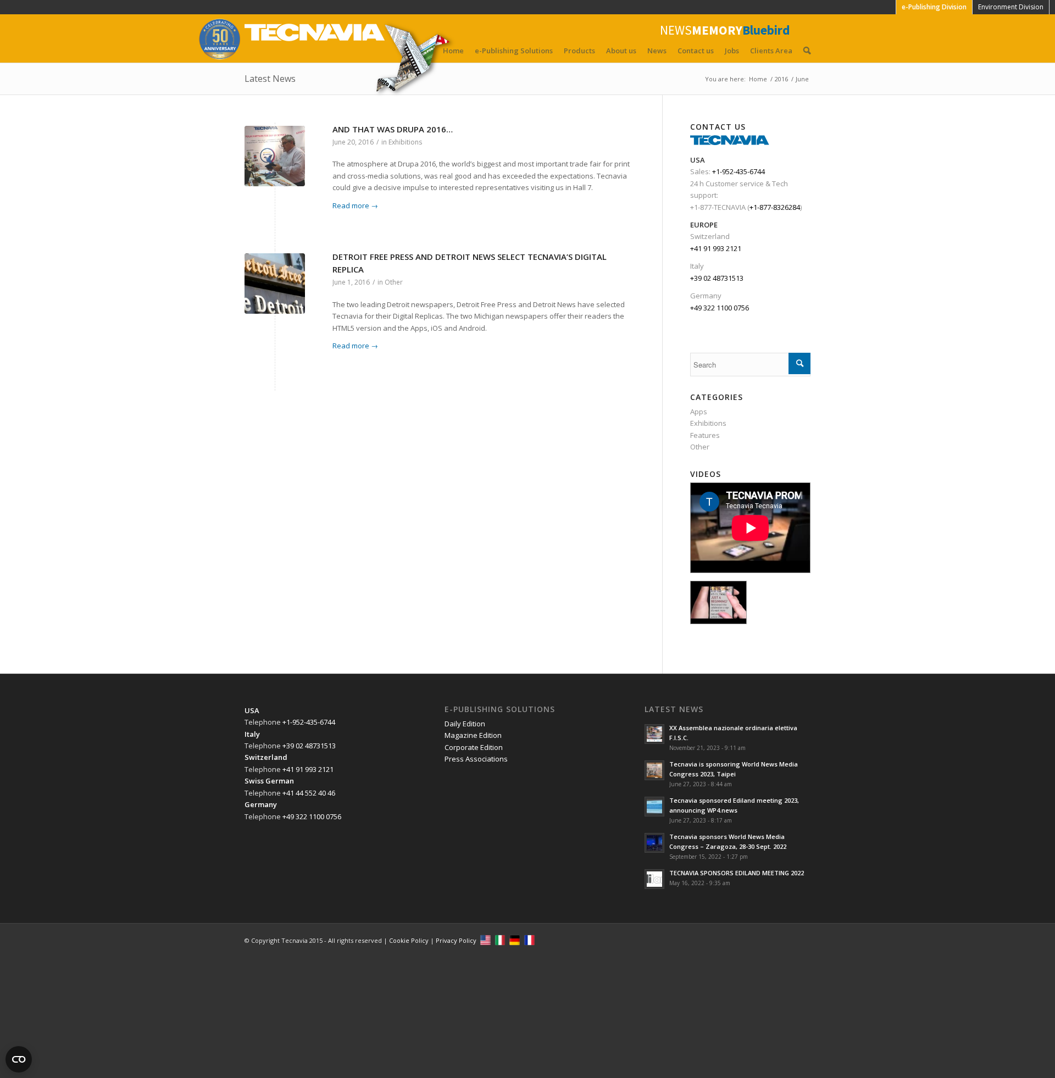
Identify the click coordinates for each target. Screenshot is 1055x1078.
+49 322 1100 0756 (719, 308)
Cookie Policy (409, 940)
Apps (698, 411)
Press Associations (476, 759)
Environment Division (1010, 7)
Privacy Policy (456, 940)
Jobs (732, 50)
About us (621, 50)
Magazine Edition (473, 735)
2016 (781, 79)
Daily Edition (465, 724)
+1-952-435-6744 (738, 171)
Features (705, 435)
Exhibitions (405, 142)
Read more (355, 205)
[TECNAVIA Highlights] (718, 602)
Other (394, 282)
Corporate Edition (474, 747)
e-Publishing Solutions (514, 50)
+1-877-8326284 (774, 207)
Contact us (696, 50)
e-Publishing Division (934, 7)
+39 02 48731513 (716, 278)
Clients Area (771, 50)
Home (453, 50)
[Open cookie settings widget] (18, 1059)
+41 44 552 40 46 (308, 793)
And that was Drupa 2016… (392, 129)
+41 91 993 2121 (715, 248)
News (657, 50)
